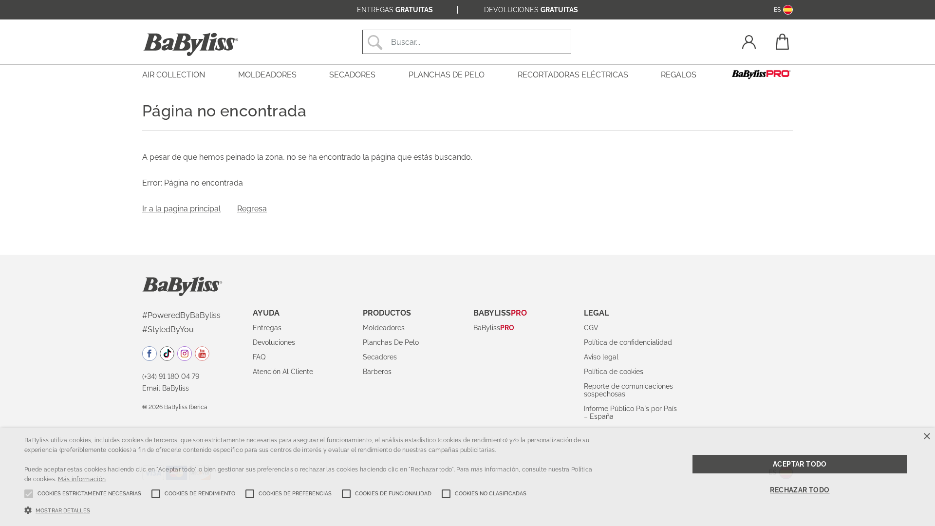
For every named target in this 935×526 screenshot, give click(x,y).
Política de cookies (613, 372)
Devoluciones (274, 342)
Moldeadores (384, 328)
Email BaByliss (165, 388)
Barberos (377, 372)
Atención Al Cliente (283, 372)
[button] (312, 509)
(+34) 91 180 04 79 (170, 376)
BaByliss (493, 328)
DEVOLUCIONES (531, 10)
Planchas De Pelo (391, 342)
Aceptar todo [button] (800, 464)
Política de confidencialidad (628, 342)
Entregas (267, 328)
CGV (591, 328)
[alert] (467, 477)
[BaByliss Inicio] (191, 44)
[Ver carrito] (781, 42)
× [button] (926, 436)
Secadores (380, 357)
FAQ (259, 357)
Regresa (252, 208)
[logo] (182, 286)
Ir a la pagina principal (181, 208)
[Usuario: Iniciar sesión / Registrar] (749, 43)
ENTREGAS (395, 10)
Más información (82, 479)
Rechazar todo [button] (799, 490)
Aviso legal (601, 357)
